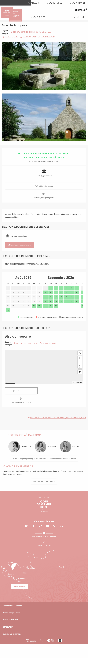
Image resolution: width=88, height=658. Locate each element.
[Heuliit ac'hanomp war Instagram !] (26, 526)
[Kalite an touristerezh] (41, 641)
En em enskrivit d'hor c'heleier (44, 481)
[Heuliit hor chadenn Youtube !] (47, 526)
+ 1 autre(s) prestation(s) (44, 176)
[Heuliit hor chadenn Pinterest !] (54, 526)
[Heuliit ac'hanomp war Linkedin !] (61, 526)
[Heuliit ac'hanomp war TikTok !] (40, 526)
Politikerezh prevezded (11, 613)
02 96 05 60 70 (44, 545)
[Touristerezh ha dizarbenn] (59, 641)
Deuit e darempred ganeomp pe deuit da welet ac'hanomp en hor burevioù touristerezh (44, 459)
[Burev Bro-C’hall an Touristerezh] (50, 641)
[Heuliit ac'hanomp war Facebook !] (33, 526)
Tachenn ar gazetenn (12, 634)
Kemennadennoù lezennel (12, 606)
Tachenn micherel (10, 620)
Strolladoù (8, 627)
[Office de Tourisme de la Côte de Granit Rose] (15, 13)
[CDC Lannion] (31, 641)
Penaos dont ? (19, 586)
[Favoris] (74, 17)
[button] (78, 17)
